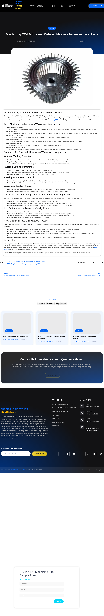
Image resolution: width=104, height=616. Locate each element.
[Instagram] (101, 454)
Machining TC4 (35, 264)
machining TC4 (53, 120)
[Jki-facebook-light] (60, 454)
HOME (32, 6)
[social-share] (88, 262)
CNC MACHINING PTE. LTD (12, 339)
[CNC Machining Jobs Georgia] (17, 323)
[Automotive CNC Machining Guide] (87, 323)
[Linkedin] (94, 454)
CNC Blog (53, 5)
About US (63, 5)
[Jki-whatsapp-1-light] (81, 454)
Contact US (72, 5)
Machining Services (40, 5)
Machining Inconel (25, 264)
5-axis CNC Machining (13, 261)
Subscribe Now (39, 454)
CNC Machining (25, 261)
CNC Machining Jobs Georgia (15, 336)
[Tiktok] (87, 454)
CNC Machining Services (37, 261)
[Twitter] (67, 454)
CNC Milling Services (13, 264)
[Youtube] (74, 454)
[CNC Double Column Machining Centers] (52, 323)
